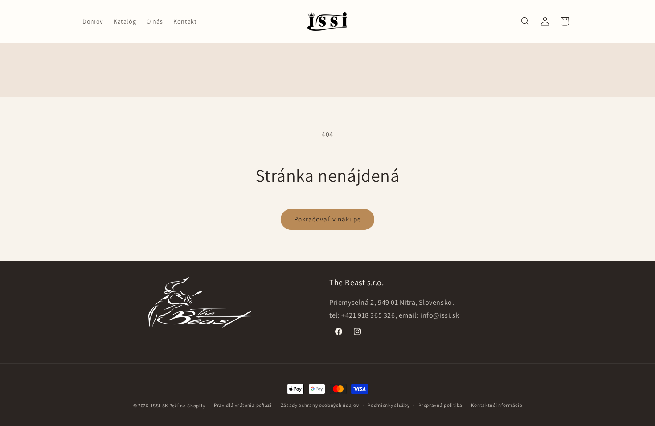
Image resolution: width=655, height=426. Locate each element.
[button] (525, 21)
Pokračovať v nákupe (327, 219)
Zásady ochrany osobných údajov (320, 405)
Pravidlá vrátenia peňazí (243, 405)
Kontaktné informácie (496, 405)
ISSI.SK (159, 405)
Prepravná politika (440, 405)
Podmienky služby (388, 405)
